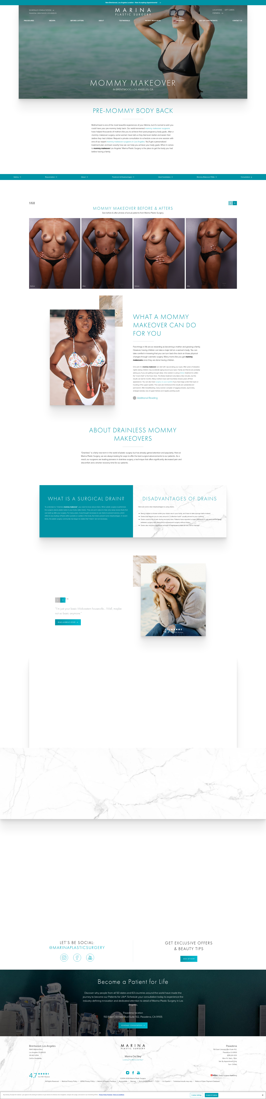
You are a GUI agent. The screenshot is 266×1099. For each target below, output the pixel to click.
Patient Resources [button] (153, 20)
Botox (182, 373)
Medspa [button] (52, 20)
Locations (217, 10)
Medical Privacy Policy (69, 1081)
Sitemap (133, 1081)
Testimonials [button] (124, 20)
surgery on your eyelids (164, 382)
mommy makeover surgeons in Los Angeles (126, 141)
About (83, 177)
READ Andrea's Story (67, 622)
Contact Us (237, 20)
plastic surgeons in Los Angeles (102, 865)
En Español (166, 1081)
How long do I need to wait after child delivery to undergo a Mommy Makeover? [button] (163, 884)
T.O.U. (157, 1081)
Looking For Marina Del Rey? (133, 1060)
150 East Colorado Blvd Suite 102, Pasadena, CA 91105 (133, 1017)
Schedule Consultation (40, 10)
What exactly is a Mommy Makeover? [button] (91, 882)
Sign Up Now (189, 959)
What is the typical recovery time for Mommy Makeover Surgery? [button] (162, 905)
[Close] (262, 1095)
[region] (133, 1095)
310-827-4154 (34, 1055)
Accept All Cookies (211, 1095)
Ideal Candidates (164, 177)
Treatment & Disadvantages (122, 177)
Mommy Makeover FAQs (206, 177)
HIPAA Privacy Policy (87, 1081)
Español (216, 13)
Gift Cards (229, 10)
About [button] (101, 20)
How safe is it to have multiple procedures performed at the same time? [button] (93, 901)
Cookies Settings (196, 1095)
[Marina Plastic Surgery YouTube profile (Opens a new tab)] (90, 958)
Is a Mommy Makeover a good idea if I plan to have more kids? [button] (162, 894)
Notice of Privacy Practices (106, 1081)
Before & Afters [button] (77, 20)
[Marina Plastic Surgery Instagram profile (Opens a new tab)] (64, 958)
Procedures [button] (29, 20)
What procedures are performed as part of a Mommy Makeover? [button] (94, 890)
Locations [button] (180, 20)
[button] (230, 203)
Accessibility (123, 1081)
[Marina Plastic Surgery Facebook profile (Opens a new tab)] (77, 958)
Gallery (16, 177)
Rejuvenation (50, 177)
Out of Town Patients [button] (208, 20)
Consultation (246, 177)
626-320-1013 (232, 1055)
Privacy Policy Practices (105, 1095)
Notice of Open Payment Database (207, 1081)
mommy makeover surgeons (157, 128)
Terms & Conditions (145, 1081)
